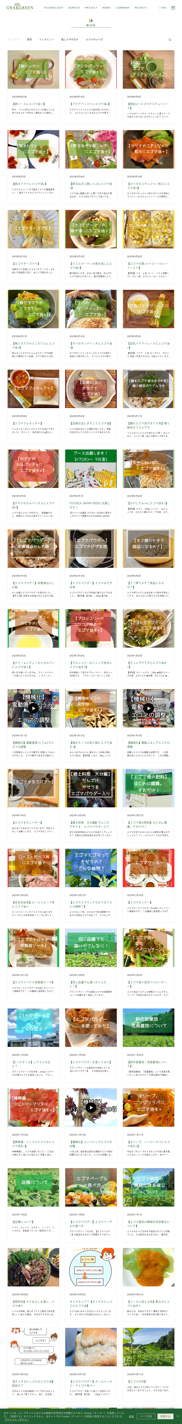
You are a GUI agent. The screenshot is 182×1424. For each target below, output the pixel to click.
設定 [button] (131, 1416)
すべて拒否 (146, 1416)
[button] (91, 8)
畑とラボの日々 (70, 39)
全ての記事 (13, 39)
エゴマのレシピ (94, 39)
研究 (29, 39)
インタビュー (46, 39)
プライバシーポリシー (16, 1419)
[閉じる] (178, 1416)
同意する (165, 1416)
